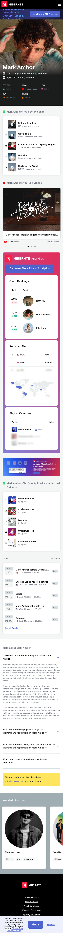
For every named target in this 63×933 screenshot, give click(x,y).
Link (36, 429)
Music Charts (31, 901)
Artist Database (31, 906)
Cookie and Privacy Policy (15, 929)
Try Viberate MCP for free (45, 14)
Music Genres (31, 897)
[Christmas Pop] (12, 532)
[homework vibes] (12, 543)
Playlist (14, 422)
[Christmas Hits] (12, 510)
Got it (35, 924)
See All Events (11, 628)
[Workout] (12, 521)
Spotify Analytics (31, 914)
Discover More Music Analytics (29, 268)
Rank (13, 290)
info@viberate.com (14, 781)
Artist (25, 290)
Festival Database (31, 910)
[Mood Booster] (12, 500)
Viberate (12, 4)
